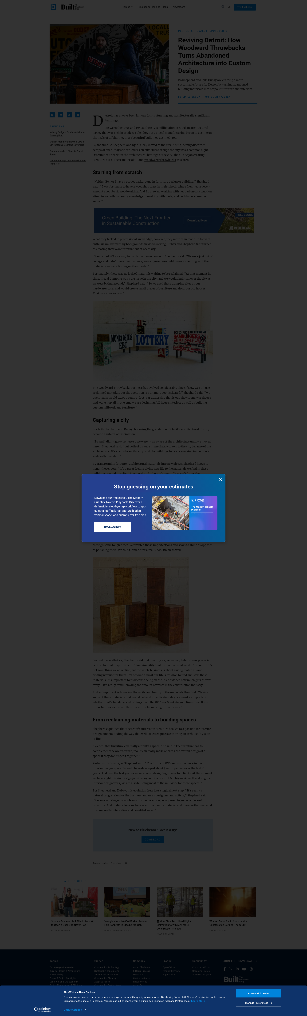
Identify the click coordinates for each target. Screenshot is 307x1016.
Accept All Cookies (258, 993)
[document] (153, 508)
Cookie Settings (73, 1009)
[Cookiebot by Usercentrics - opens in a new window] (42, 1009)
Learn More (198, 1001)
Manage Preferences (256, 1002)
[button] (220, 479)
